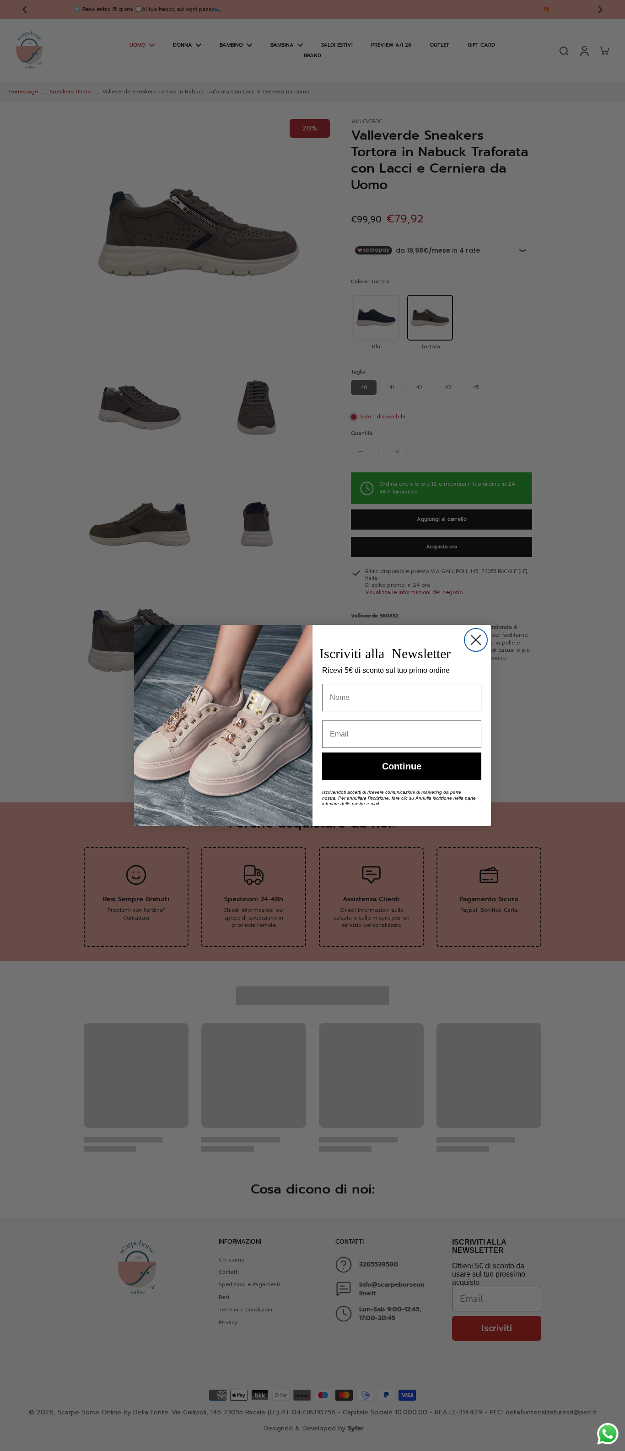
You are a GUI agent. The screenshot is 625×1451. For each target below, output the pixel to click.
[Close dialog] (475, 639)
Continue (401, 766)
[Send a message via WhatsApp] (607, 1433)
